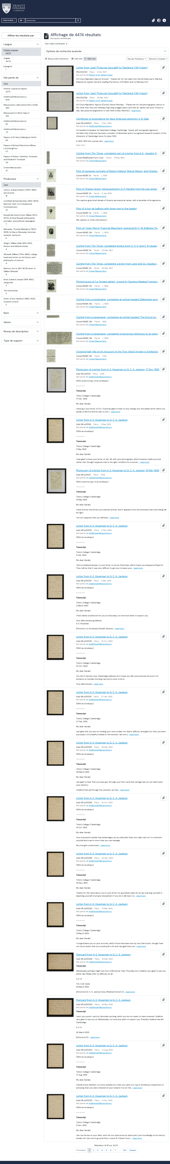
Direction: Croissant (157, 59)
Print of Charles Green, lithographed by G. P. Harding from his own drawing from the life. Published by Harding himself (118, 188)
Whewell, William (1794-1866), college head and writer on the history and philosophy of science (20, 259)
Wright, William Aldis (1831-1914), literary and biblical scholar (17, 246)
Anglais (10, 60)
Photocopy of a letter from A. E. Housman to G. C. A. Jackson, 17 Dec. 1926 (117, 369)
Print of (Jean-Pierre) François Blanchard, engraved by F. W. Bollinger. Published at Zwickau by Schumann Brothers (118, 228)
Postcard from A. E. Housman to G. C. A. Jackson (103, 954)
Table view (91, 59)
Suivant (132, 1150)
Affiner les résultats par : (21, 35)
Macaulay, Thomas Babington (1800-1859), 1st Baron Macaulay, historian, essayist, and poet (20, 233)
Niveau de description (16, 331)
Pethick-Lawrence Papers (15, 90)
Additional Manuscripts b (15, 122)
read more (136, 110)
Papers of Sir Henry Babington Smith (19, 139)
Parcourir (8, 20)
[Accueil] (15, 8)
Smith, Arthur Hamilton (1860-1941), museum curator (19, 301)
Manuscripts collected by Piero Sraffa (20, 106)
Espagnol (8, 68)
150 (124, 1150)
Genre (7, 322)
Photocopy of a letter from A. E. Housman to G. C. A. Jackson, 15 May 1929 (117, 470)
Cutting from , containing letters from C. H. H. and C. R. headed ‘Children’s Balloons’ (118, 245)
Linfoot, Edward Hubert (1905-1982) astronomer (19, 192)
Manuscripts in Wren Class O (16, 114)
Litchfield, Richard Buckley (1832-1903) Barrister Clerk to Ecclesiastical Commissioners (20, 205)
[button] (153, 20)
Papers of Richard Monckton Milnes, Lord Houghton (19, 148)
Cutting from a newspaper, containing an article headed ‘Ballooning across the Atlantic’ (118, 299)
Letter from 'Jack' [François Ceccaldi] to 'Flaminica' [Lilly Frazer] (111, 67)
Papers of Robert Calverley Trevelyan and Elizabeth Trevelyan (20, 159)
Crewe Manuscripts (12, 169)
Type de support (13, 340)
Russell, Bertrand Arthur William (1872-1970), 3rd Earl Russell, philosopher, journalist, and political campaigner (20, 219)
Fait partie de (11, 77)
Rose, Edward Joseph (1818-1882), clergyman (18, 282)
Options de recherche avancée (64, 51)
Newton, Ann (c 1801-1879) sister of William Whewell (19, 271)
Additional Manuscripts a (14, 98)
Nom (6, 313)
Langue (8, 44)
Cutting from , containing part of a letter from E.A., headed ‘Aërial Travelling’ (118, 153)
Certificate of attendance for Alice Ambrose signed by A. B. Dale (112, 118)
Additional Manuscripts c (14, 130)
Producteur (10, 178)
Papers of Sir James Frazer (101, 75)
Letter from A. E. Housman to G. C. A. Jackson (102, 419)
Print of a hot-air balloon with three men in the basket (106, 208)
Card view (78, 59)
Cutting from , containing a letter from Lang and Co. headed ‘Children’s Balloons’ (118, 263)
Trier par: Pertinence (135, 59)
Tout (6, 83)
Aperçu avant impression (57, 59)
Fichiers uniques (10, 51)
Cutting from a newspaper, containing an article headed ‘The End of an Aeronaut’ (118, 317)
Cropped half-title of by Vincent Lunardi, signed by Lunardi (118, 351)
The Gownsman (10, 292)
